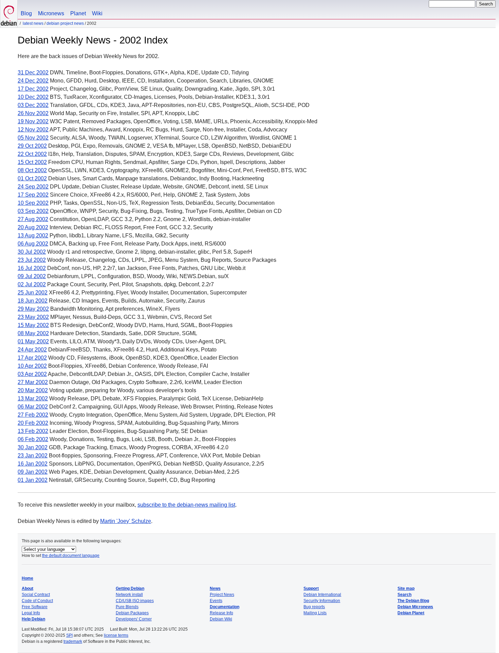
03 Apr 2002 (32, 374)
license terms (116, 635)
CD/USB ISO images (135, 600)
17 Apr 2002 (32, 358)
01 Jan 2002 (33, 480)
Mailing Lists (315, 613)
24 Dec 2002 (33, 81)
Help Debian (33, 619)
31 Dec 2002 (33, 72)
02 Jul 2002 (32, 284)
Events (216, 600)
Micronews (51, 13)
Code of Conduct (37, 600)
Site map (406, 588)
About (27, 588)
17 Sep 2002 (33, 195)
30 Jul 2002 (32, 252)
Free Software (35, 606)
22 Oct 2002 (32, 154)
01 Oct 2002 (32, 178)
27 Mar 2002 (33, 382)
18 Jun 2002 (33, 301)
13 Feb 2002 (33, 431)
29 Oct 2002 (32, 146)
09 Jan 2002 (33, 472)
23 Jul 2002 (32, 260)
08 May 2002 (33, 333)
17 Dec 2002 (33, 89)
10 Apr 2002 (32, 366)
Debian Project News (65, 23)
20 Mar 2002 (33, 390)
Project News (222, 594)
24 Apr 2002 (32, 349)
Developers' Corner (134, 619)
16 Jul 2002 (32, 268)
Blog (26, 13)
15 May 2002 (33, 325)
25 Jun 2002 (33, 292)
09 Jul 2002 (32, 276)
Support (311, 588)
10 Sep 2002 (33, 203)
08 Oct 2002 (32, 170)
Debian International (322, 594)
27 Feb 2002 (33, 415)
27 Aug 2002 (33, 219)
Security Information (321, 600)
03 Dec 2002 (33, 105)
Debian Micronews (415, 606)
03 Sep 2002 (33, 211)
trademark (72, 641)
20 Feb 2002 (33, 423)
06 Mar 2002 (33, 407)
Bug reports (314, 606)
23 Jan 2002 (33, 455)
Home (27, 578)
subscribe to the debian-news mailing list (186, 505)
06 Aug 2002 (33, 244)
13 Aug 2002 (33, 235)
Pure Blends (127, 606)
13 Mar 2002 (33, 398)
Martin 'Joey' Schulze (125, 521)
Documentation (224, 606)
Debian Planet (411, 613)
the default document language (70, 555)
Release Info (221, 613)
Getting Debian (130, 588)
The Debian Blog (413, 600)
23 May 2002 (33, 317)
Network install (129, 594)
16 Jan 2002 (33, 464)
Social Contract (36, 594)
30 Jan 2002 (33, 447)
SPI (69, 635)
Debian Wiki (221, 619)
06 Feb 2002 (33, 439)
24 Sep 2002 (33, 186)
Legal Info (31, 613)
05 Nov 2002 (33, 138)
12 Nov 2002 (33, 129)
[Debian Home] (8, 14)
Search (404, 594)
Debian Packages (132, 613)
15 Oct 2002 (32, 162)
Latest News (33, 23)
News (215, 588)
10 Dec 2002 (33, 97)
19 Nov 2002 (33, 121)
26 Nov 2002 (33, 113)
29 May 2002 (33, 309)
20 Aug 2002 (33, 227)
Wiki (97, 13)
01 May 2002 (33, 341)
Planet (78, 13)
